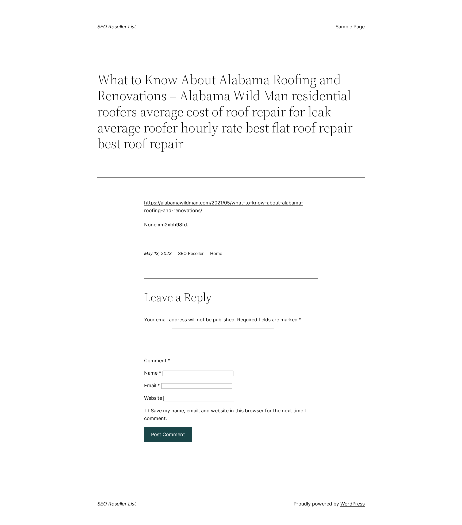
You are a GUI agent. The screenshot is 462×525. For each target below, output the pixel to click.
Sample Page (350, 26)
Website (153, 398)
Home (216, 253)
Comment (157, 360)
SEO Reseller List (116, 26)
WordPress (352, 504)
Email (152, 385)
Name (152, 373)
